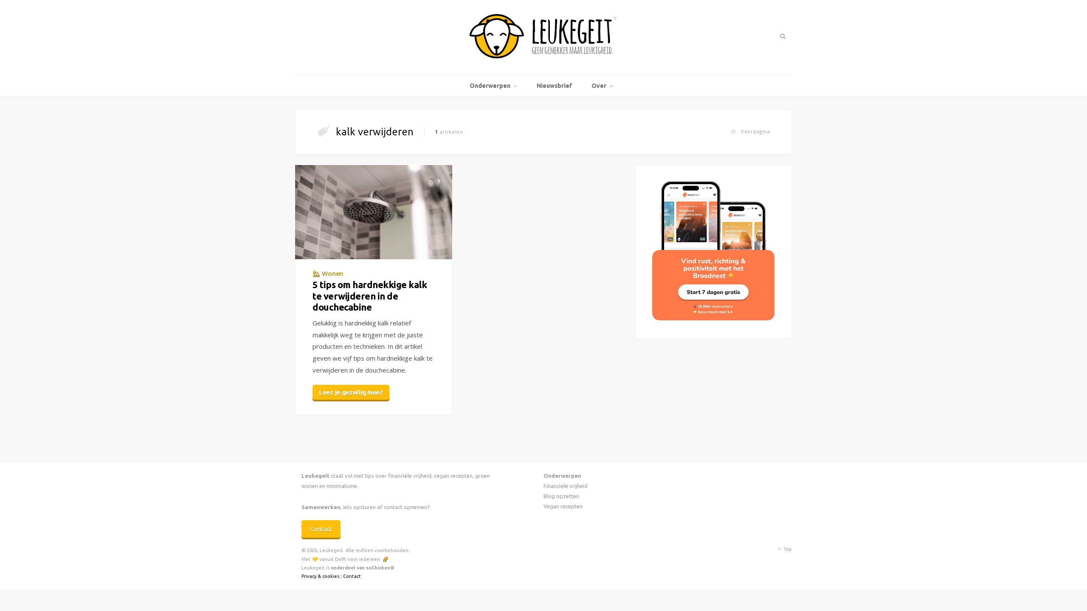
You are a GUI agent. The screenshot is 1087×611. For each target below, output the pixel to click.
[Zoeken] (782, 36)
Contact (321, 529)
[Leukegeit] (543, 37)
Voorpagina (755, 131)
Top (787, 549)
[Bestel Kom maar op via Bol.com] (713, 318)
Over (598, 85)
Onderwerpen (490, 85)
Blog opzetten (561, 496)
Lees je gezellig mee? (351, 392)
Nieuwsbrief (554, 85)
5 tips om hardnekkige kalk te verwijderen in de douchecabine (370, 295)
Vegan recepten (563, 506)
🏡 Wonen (328, 273)
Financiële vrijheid (566, 486)
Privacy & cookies (320, 576)
